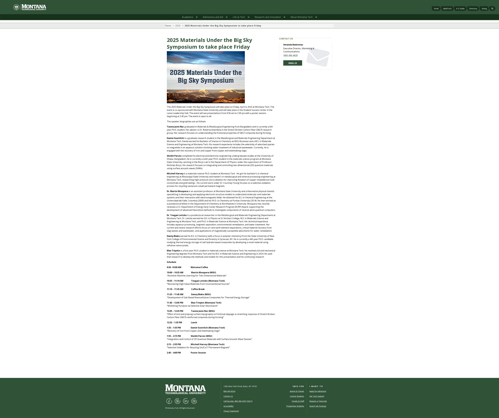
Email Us (292, 63)
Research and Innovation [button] (268, 17)
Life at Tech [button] (239, 17)
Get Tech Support (316, 396)
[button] (198, 17)
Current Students (297, 396)
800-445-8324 (229, 391)
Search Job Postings (317, 406)
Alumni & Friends (297, 391)
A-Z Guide (460, 8)
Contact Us (228, 396)
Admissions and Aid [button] (213, 17)
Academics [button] (187, 17)
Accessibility (229, 406)
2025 (177, 25)
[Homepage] (84, 7)
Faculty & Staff (298, 401)
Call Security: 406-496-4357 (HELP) (238, 401)
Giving (484, 8)
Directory (473, 8)
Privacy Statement (231, 411)
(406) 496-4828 (290, 55)
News (168, 25)
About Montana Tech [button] (302, 17)
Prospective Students (295, 406)
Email (436, 8)
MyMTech (447, 8)
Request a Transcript (318, 401)
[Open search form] (492, 8)
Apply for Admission (317, 391)
